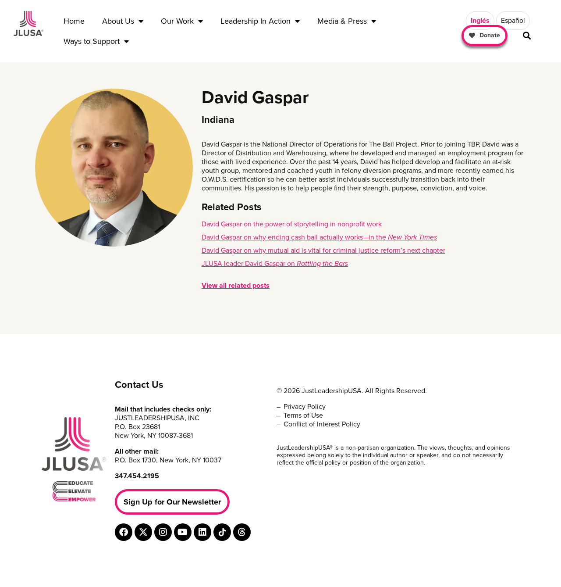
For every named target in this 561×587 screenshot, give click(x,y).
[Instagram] (163, 532)
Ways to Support (92, 41)
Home (74, 21)
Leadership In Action (255, 21)
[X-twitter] (143, 532)
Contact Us (139, 384)
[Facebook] (123, 532)
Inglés (480, 20)
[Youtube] (183, 532)
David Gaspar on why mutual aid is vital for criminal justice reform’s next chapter (323, 250)
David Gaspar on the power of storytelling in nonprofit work (292, 224)
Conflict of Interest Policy (322, 424)
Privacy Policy (305, 406)
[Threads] (242, 532)
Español (513, 20)
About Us (118, 21)
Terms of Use (303, 415)
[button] (527, 36)
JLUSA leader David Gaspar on (275, 263)
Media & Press (342, 21)
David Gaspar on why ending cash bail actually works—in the (319, 237)
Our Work (177, 21)
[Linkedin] (202, 532)
